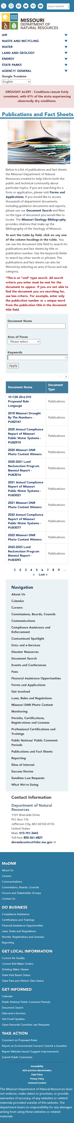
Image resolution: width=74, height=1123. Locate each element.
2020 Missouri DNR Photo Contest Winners (25, 452)
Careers (6, 876)
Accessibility (37, 1066)
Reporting (8, 942)
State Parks (12, 65)
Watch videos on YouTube (26, 6)
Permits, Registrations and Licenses (23, 937)
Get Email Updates (13, 1019)
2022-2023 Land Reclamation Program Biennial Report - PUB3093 (23, 553)
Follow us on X (4, 6)
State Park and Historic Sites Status (23, 981)
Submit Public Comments (17, 1057)
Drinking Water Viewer (15, 969)
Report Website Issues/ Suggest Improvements (30, 1051)
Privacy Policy (37, 1079)
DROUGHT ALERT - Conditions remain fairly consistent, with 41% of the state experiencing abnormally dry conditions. (37, 96)
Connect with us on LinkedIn (19, 6)
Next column (66, 377)
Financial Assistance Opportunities (22, 925)
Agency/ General (16, 71)
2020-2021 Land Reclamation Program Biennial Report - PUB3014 (23, 468)
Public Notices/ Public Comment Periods (26, 1002)
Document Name (20, 321)
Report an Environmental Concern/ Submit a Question (34, 1046)
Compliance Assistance (15, 914)
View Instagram (11, 6)
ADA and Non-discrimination (37, 1070)
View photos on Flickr (33, 6)
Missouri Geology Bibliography (44, 220)
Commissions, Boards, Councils (20, 887)
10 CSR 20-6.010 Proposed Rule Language (19, 401)
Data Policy (37, 1074)
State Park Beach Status (16, 975)
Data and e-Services (14, 1013)
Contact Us (8, 899)
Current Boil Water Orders (17, 964)
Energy (8, 59)
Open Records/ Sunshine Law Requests (26, 1025)
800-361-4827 (33, 838)
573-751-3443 (28, 833)
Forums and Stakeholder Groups (21, 893)
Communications (12, 881)
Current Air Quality (13, 958)
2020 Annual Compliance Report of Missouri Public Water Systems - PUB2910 (25, 436)
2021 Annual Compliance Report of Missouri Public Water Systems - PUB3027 (25, 489)
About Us (7, 870)
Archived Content (37, 1083)
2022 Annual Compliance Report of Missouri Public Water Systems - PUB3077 (25, 521)
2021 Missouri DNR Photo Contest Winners (25, 505)
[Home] (29, 30)
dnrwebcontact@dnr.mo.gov (32, 842)
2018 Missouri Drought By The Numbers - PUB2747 (24, 417)
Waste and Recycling (20, 41)
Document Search (39, 210)
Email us (41, 6)
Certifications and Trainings (18, 920)
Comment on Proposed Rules (19, 1040)
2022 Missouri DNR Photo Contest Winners (25, 537)
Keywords (15, 352)
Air (4, 35)
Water (7, 47)
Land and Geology (18, 53)
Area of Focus (18, 337)
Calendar (7, 996)
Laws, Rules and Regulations (19, 931)
